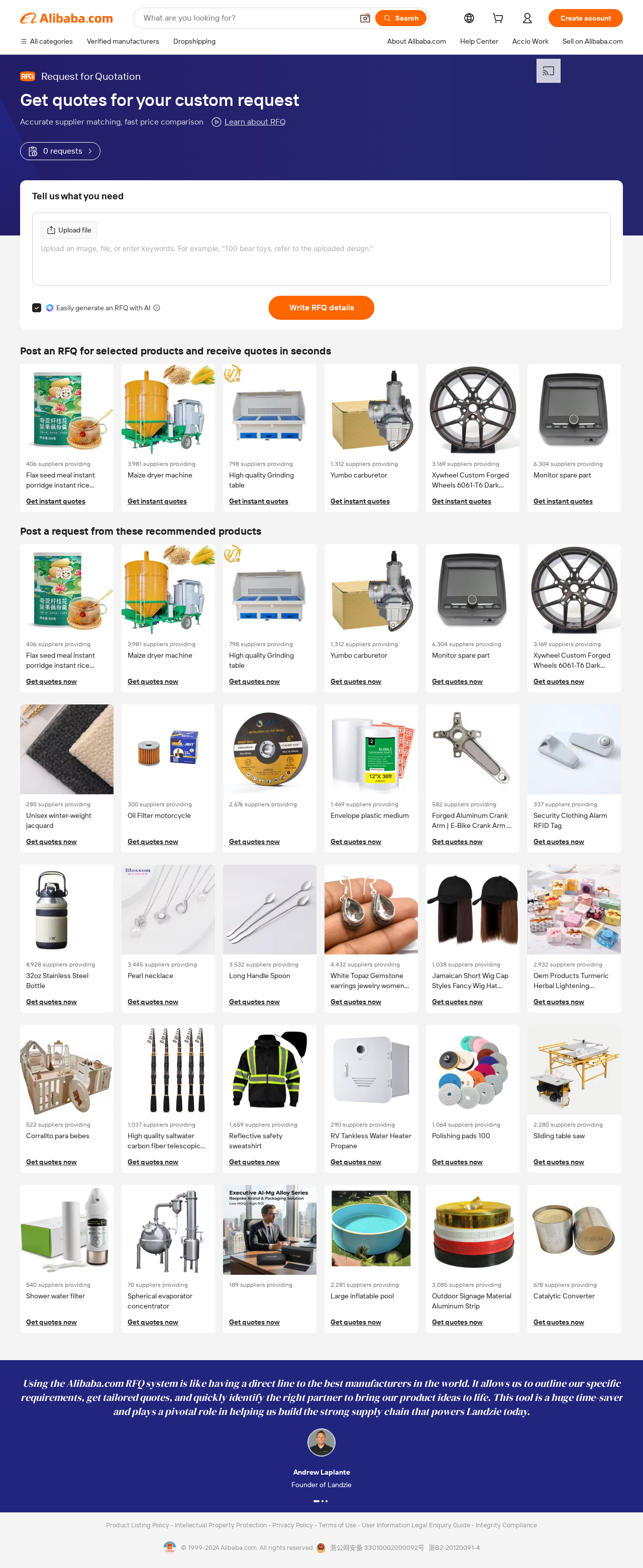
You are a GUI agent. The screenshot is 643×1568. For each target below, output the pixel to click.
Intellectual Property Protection (221, 1525)
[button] (365, 18)
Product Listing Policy (138, 1525)
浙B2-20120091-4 (454, 1547)
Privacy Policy (293, 1525)
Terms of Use (338, 1525)
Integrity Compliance (506, 1525)
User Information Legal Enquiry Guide (416, 1525)
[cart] (499, 20)
